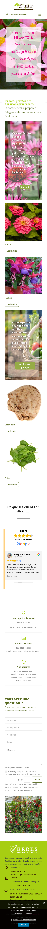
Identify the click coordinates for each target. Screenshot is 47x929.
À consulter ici (33, 774)
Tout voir (25, 187)
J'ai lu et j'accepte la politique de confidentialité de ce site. (22, 773)
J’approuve (23, 924)
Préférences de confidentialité (24, 920)
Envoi (37, 779)
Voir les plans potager (25, 365)
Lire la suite (12, 250)
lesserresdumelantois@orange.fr (25, 881)
